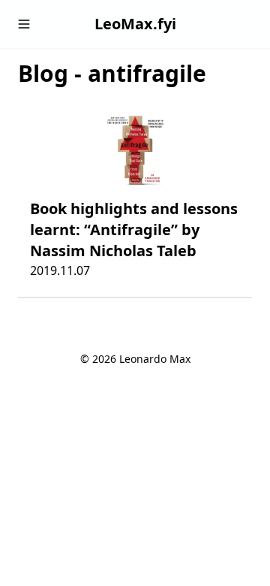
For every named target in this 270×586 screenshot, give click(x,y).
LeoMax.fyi (135, 24)
